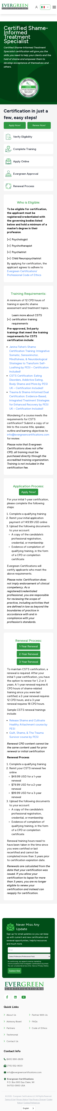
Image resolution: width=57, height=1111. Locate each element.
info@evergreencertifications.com (28, 434)
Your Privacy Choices (37, 1100)
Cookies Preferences (32, 1103)
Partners (11, 1028)
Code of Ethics (39, 1028)
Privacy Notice (43, 966)
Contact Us (12, 1041)
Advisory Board (14, 1021)
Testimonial (12, 1034)
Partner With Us (40, 1015)
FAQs (34, 1021)
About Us (11, 1015)
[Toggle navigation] (54, 7)
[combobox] (28, 1108)
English (26, 1108)
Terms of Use (10, 1100)
